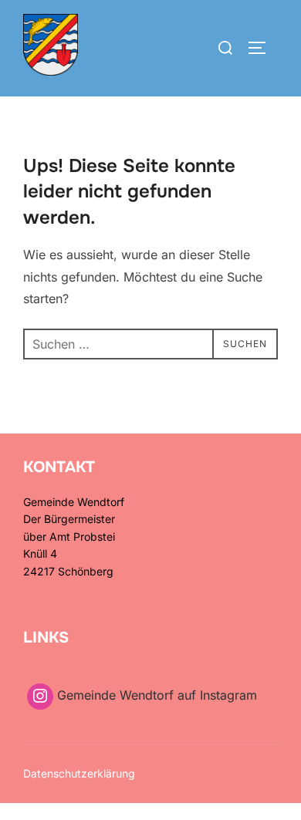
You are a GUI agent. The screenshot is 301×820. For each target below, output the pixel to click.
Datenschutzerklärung (79, 773)
